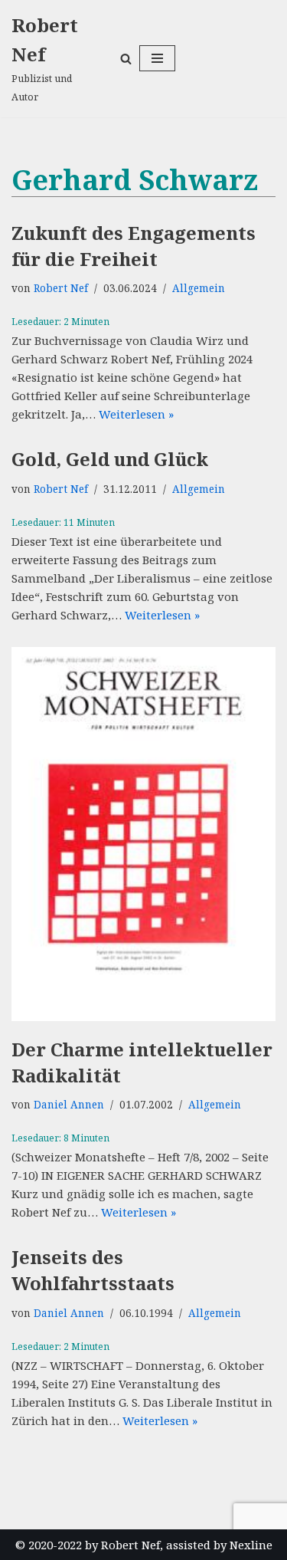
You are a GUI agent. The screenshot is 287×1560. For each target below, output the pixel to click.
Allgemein (198, 288)
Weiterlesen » (136, 414)
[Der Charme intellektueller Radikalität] (143, 834)
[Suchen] (126, 58)
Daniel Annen (69, 1105)
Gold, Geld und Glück (109, 458)
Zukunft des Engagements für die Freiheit (133, 245)
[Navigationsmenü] (157, 58)
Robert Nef (61, 288)
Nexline (251, 1544)
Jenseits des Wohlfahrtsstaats (92, 1270)
